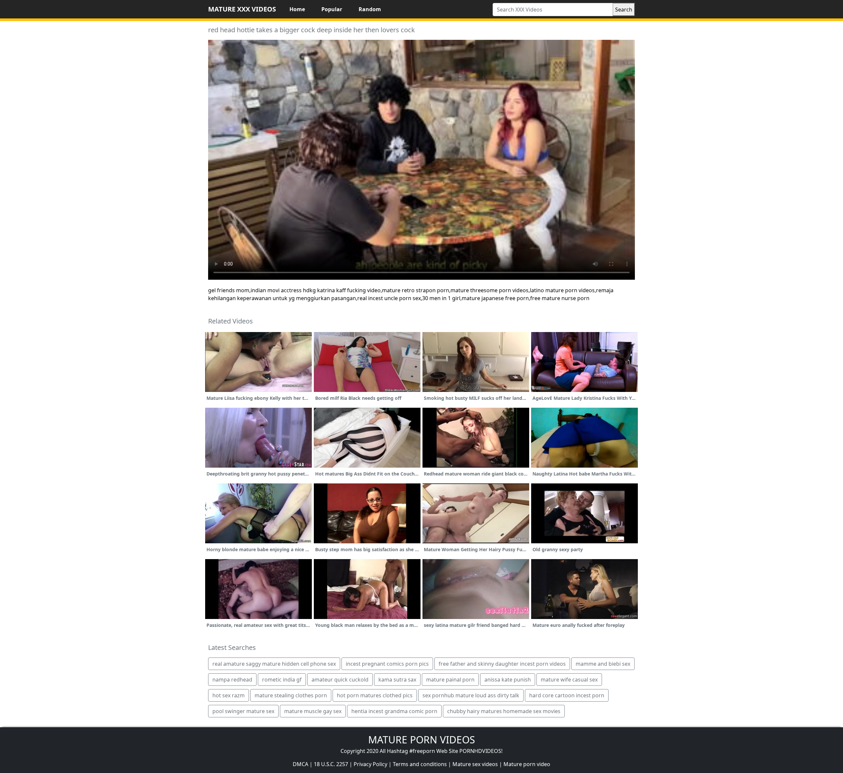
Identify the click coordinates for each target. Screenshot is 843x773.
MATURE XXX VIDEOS (242, 9)
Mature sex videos (475, 764)
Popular (331, 9)
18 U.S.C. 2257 (331, 764)
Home (297, 9)
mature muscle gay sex (312, 711)
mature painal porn (450, 679)
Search (623, 9)
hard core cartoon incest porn (566, 695)
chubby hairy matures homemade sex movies (503, 711)
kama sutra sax (397, 679)
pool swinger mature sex (243, 711)
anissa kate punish (507, 679)
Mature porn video (526, 764)
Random (370, 9)
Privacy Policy (370, 764)
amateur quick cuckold (340, 679)
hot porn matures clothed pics (375, 695)
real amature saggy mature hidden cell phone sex (274, 663)
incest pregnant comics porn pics (387, 663)
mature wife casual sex (569, 679)
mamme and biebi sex (603, 663)
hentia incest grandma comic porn (394, 711)
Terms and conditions (420, 764)
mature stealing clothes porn (291, 695)
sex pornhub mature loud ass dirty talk (470, 695)
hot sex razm (228, 695)
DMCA (300, 764)
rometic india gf (282, 679)
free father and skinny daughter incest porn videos (502, 663)
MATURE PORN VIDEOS (421, 739)
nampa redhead (232, 679)
